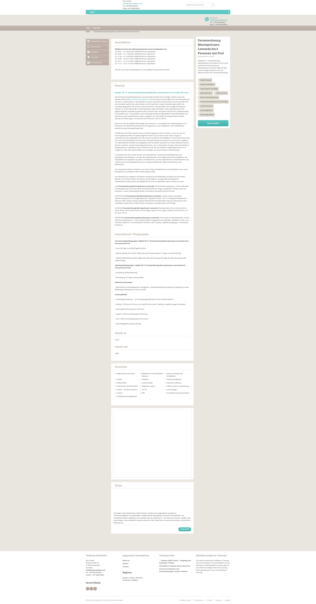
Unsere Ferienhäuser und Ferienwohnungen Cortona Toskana (173, 570)
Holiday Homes (185, 600)
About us (126, 560)
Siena (132, 578)
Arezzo (125, 578)
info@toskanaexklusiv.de (132, 3)
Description (96, 47)
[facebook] (87, 589)
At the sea (126, 580)
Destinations (96, 62)
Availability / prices (99, 41)
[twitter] (91, 589)
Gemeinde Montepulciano (140, 99)
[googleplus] (95, 589)
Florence (139, 578)
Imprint (125, 563)
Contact (126, 566)
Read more (185, 529)
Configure (96, 28)
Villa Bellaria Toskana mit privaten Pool (174, 566)
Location (94, 57)
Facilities (94, 52)
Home (88, 28)
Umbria (135, 580)
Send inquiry (213, 123)
